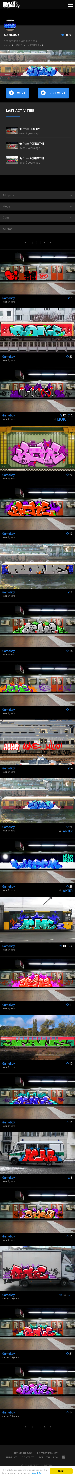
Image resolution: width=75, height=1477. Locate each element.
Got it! (61, 1471)
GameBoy (11, 35)
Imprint (11, 1457)
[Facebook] (63, 1457)
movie (21, 93)
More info (36, 1473)
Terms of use (22, 1453)
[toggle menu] (70, 5)
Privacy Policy (47, 1453)
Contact (28, 1457)
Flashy (35, 129)
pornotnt (37, 143)
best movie (57, 93)
